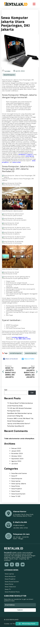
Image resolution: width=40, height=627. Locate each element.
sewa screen (16, 162)
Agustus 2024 (16, 461)
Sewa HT (14, 476)
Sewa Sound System (18, 494)
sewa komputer (30, 353)
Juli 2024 (14, 464)
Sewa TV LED (15, 496)
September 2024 (17, 459)
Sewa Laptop (15, 481)
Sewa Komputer (9, 75)
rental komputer (16, 353)
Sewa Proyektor (16, 489)
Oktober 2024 (16, 456)
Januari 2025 (15, 451)
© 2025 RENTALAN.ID (11, 620)
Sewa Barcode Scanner (19, 473)
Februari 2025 (16, 448)
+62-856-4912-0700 (23, 339)
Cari (5, 390)
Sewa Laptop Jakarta (18, 483)
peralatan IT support (26, 154)
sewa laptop (29, 156)
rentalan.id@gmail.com (19, 337)
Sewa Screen (15, 491)
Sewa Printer (15, 486)
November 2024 (17, 453)
